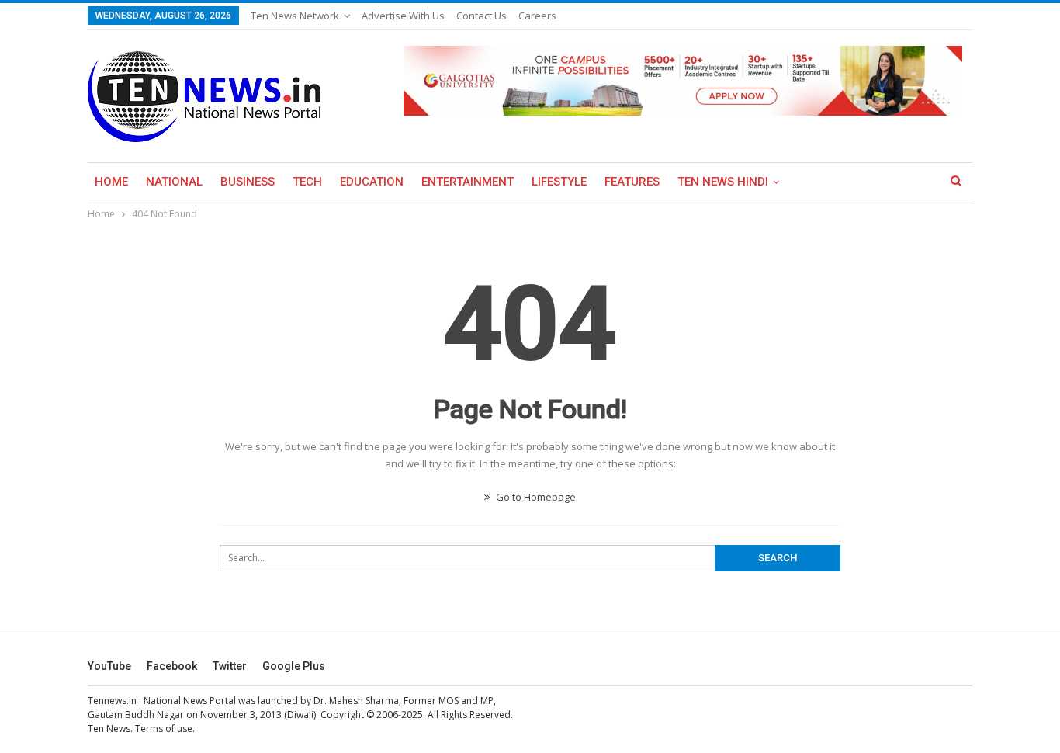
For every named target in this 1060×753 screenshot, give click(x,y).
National (174, 182)
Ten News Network (295, 16)
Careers (537, 16)
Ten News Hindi (722, 182)
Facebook (172, 666)
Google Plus (293, 666)
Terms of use (163, 728)
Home (111, 182)
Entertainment (467, 182)
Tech (307, 182)
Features (632, 182)
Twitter (230, 666)
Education (372, 182)
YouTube (109, 666)
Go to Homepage (535, 497)
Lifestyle (559, 182)
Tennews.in (112, 700)
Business (247, 182)
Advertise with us (403, 16)
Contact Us (481, 16)
